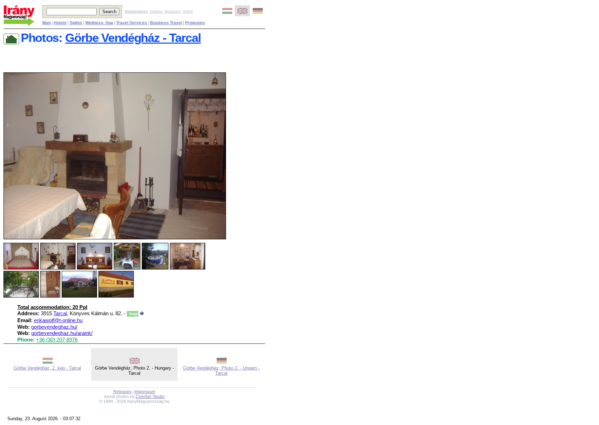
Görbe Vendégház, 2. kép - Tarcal (47, 368)
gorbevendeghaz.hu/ (54, 327)
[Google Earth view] (142, 313)
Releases (122, 391)
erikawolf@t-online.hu (58, 320)
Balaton (156, 11)
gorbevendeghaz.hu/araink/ (62, 333)
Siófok (188, 11)
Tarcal (60, 313)
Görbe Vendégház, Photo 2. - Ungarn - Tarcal (221, 370)
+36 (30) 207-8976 (57, 340)
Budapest (173, 11)
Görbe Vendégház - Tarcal (133, 37)
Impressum (144, 391)
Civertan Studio (150, 396)
